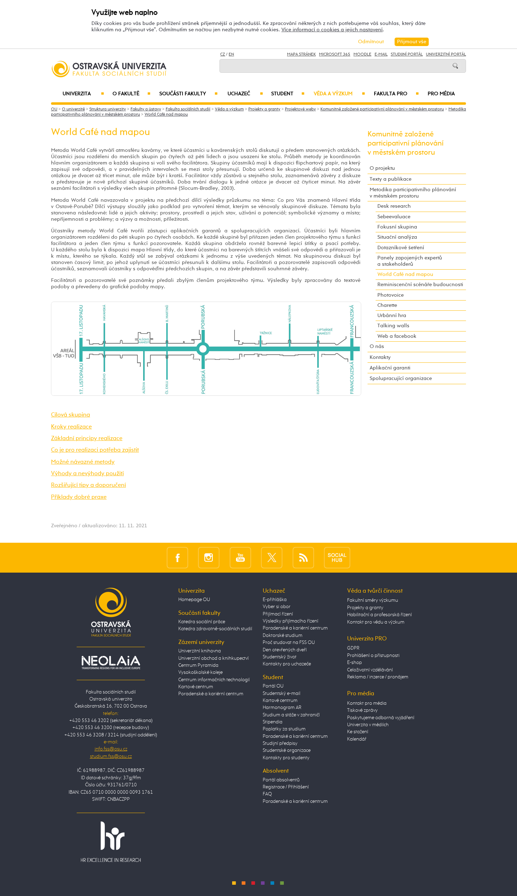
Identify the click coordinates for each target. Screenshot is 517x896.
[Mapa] (206, 348)
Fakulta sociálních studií (188, 109)
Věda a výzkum (339, 93)
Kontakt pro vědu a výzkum (375, 622)
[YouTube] (240, 558)
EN (231, 54)
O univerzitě (73, 109)
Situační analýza (397, 237)
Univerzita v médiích (368, 724)
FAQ (267, 794)
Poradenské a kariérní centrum (210, 693)
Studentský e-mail (281, 693)
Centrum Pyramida (198, 665)
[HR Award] (111, 841)
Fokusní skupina (397, 227)
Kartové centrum (195, 686)
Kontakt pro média (367, 703)
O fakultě (132, 93)
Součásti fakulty (188, 93)
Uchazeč (245, 93)
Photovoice (390, 295)
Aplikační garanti (390, 367)
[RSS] (303, 558)
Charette (387, 305)
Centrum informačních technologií (214, 679)
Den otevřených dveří (285, 649)
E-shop (354, 662)
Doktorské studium (282, 635)
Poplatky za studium (284, 729)
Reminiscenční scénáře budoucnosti (420, 284)
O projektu (382, 168)
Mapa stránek (301, 54)
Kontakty (380, 357)
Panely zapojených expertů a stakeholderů (409, 261)
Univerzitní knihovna (199, 651)
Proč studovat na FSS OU (289, 642)
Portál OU (273, 686)
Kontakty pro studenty (286, 757)
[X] (271, 558)
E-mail (381, 54)
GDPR (353, 648)
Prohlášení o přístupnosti (373, 655)
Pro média (441, 93)
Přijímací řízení (278, 614)
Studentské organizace (287, 750)
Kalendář (356, 739)
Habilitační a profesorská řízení (379, 614)
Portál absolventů (281, 780)
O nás (377, 346)
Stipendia (272, 722)
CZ (222, 54)
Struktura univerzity (107, 109)
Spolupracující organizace (401, 378)
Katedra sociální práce (201, 621)
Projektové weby (300, 109)
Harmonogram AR (282, 707)
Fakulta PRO (396, 93)
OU (54, 109)
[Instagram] (208, 558)
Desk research (394, 206)
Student (288, 93)
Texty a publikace (390, 179)
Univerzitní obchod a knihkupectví (213, 658)
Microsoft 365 (334, 54)
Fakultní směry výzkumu (372, 600)
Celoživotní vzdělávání (370, 670)
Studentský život (279, 657)
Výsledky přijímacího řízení (290, 621)
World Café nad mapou (166, 114)
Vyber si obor (277, 606)
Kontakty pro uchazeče (287, 664)
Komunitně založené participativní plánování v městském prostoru (382, 109)
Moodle (362, 54)
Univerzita (83, 93)
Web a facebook (396, 336)
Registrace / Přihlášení (286, 787)
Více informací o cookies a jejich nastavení (332, 29)
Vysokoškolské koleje (200, 672)
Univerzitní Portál (446, 54)
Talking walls (393, 325)
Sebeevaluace (393, 216)
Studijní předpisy (280, 743)
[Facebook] (177, 558)
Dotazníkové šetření (400, 247)
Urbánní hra (391, 315)
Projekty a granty (264, 109)
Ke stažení (357, 731)
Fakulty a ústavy (145, 109)
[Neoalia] (111, 662)
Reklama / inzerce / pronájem (377, 677)
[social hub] (337, 558)
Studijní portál (407, 54)
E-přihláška (275, 599)
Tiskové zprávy (362, 710)
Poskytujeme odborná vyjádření (380, 717)
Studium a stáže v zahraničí (291, 715)
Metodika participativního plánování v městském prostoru (413, 193)
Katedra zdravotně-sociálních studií (215, 628)
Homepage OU (194, 599)
